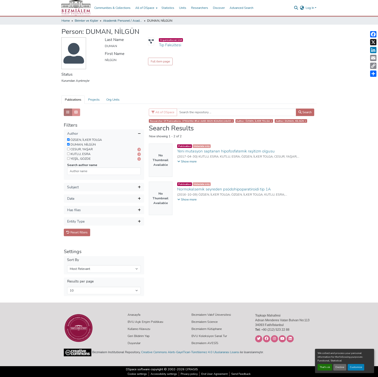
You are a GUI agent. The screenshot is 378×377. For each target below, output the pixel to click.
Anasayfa (134, 314)
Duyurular (134, 343)
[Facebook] (373, 34)
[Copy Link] (373, 66)
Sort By (73, 260)
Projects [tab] (94, 100)
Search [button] (307, 112)
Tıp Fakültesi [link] (170, 45)
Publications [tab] (73, 100)
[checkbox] (68, 139)
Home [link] (65, 21)
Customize (356, 367)
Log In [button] (310, 8)
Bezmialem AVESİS (204, 343)
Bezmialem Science (204, 321)
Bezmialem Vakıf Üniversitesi (211, 314)
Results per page (80, 281)
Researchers (199, 8)
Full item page (160, 61)
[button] (75, 8)
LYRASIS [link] (191, 369)
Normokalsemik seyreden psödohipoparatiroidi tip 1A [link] (224, 189)
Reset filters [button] (78, 232)
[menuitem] (146, 8)
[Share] (373, 74)
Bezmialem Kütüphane (206, 329)
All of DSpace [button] (144, 8)
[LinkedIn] (373, 50)
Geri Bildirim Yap (139, 336)
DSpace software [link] (138, 369)
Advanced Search (241, 8)
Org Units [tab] (113, 100)
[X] (373, 42)
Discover (219, 8)
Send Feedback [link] (241, 374)
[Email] (373, 58)
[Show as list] (68, 112)
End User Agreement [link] (214, 374)
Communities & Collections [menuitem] (112, 8)
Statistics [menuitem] (167, 8)
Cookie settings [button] (137, 374)
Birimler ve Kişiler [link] (86, 21)
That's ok (325, 367)
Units (182, 8)
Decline (339, 367)
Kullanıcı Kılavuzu (139, 329)
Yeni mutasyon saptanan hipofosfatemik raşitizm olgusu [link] (226, 151)
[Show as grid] (76, 112)
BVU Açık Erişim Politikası (145, 321)
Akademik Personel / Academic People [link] (122, 21)
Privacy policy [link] (189, 374)
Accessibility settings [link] (164, 374)
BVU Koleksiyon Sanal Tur (209, 336)
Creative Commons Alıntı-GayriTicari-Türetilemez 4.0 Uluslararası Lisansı (190, 352)
